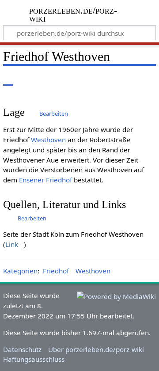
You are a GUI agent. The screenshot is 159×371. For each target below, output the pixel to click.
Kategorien (20, 270)
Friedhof (56, 270)
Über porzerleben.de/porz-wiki (96, 349)
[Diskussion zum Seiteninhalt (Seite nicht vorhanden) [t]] (28, 79)
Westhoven (48, 139)
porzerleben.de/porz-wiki (73, 15)
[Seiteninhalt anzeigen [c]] (8, 79)
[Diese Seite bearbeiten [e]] (112, 79)
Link (11, 244)
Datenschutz (22, 349)
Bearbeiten (53, 113)
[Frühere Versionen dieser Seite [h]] (128, 79)
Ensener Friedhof (45, 179)
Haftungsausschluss (33, 359)
